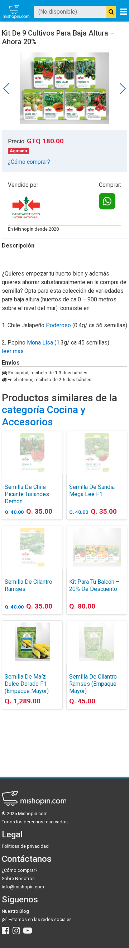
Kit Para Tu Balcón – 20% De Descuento (94, 585)
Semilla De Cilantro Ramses (28, 585)
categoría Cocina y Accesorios (44, 416)
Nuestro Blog (15, 911)
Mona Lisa (40, 342)
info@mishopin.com (23, 886)
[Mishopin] (16, 12)
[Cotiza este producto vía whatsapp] (107, 201)
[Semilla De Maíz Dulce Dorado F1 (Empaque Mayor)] (32, 641)
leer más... (14, 351)
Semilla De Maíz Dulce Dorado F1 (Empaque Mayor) (27, 683)
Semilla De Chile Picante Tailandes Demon (27, 494)
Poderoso (58, 325)
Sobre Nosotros (18, 878)
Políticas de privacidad (25, 846)
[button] (122, 88)
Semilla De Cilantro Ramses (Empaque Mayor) (93, 683)
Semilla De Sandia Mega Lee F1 (92, 491)
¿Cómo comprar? (29, 161)
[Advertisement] (32, 737)
